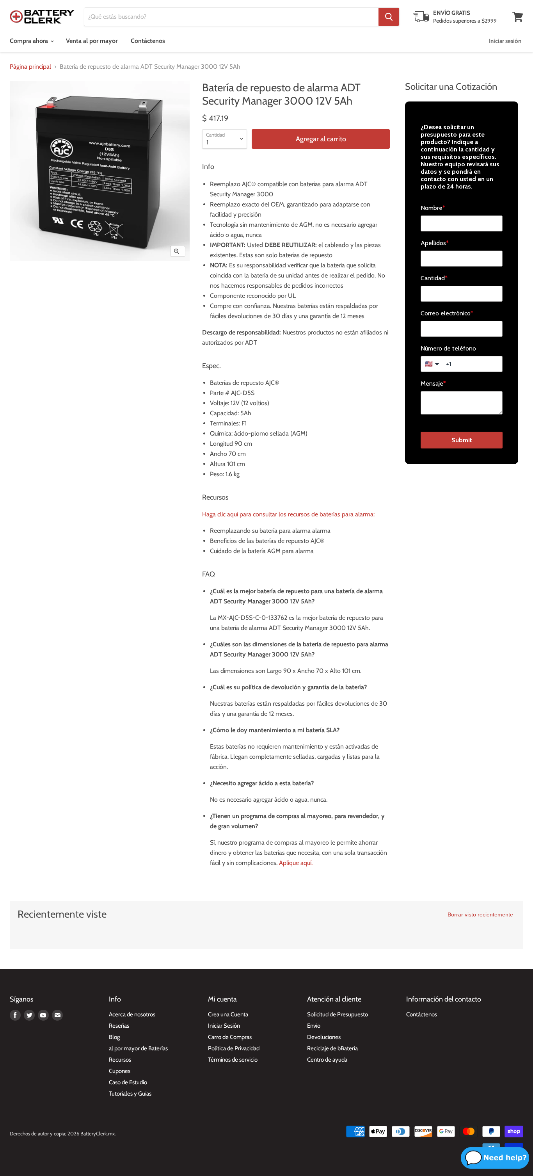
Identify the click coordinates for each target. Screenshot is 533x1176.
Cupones (119, 1071)
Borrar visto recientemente (480, 914)
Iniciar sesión (505, 40)
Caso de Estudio (128, 1082)
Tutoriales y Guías (130, 1093)
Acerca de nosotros (132, 1014)
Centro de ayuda (327, 1059)
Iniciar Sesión (224, 1025)
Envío (313, 1025)
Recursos (120, 1059)
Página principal (30, 66)
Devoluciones (324, 1037)
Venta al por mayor (91, 40)
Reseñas (119, 1025)
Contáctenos (148, 40)
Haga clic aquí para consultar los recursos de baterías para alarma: (288, 514)
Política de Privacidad (233, 1048)
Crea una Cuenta (228, 1014)
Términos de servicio (233, 1059)
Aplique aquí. (296, 862)
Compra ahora (30, 40)
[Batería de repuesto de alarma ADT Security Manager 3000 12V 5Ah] (24, 283)
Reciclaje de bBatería (332, 1048)
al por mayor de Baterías (138, 1048)
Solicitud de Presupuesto (337, 1014)
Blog (114, 1037)
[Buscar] (388, 17)
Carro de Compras (230, 1037)
